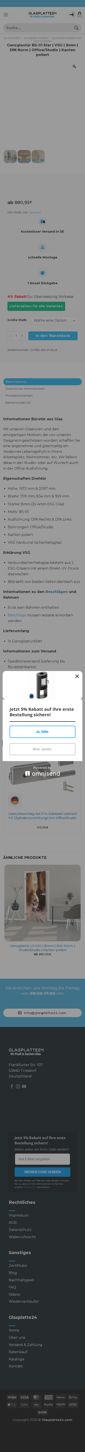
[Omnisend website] (42, 771)
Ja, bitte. (42, 732)
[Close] (77, 676)
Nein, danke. (43, 749)
